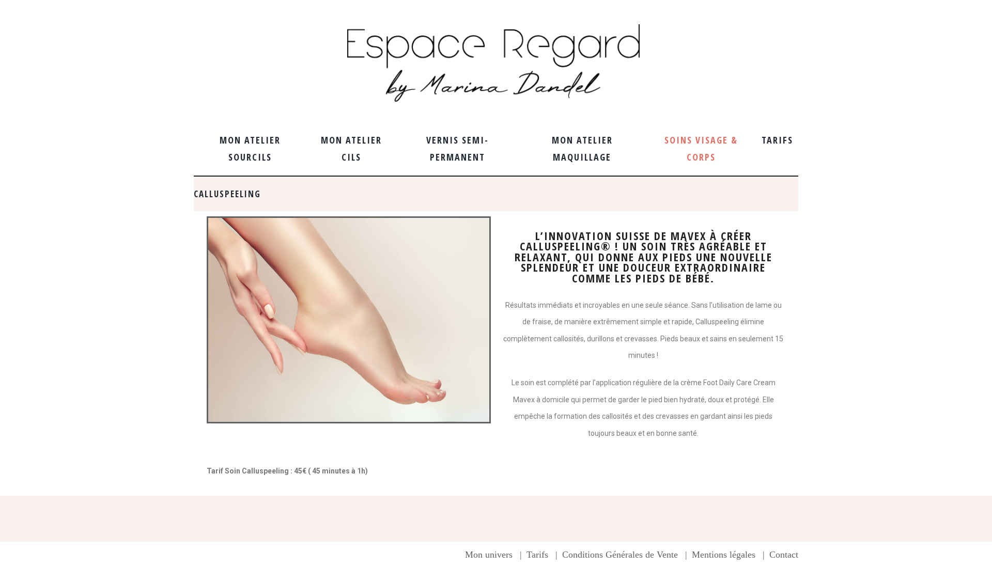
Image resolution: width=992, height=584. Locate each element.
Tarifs (777, 140)
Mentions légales (723, 554)
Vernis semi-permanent (457, 148)
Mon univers (489, 554)
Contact (783, 554)
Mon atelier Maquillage (582, 148)
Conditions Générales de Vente (620, 554)
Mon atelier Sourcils (250, 148)
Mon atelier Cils (351, 148)
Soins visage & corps (701, 148)
